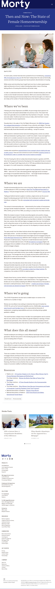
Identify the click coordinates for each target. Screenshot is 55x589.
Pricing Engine (5, 470)
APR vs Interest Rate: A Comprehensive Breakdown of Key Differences (13, 434)
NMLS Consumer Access (31, 582)
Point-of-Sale (5, 468)
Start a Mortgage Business (8, 502)
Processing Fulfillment (7, 480)
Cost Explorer (5, 537)
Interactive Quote (6, 535)
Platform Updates (6, 519)
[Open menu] (52, 4)
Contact (4, 567)
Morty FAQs (4, 569)
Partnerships (5, 555)
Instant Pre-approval (6, 538)
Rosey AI (4, 472)
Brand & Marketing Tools (7, 485)
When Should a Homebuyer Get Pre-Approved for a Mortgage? (40, 434)
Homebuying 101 (27, 12)
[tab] (24, 443)
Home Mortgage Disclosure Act (13, 238)
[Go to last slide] (4, 428)
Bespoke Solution (6, 511)
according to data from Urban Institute (33, 269)
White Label (4, 510)
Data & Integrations (6, 486)
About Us (4, 562)
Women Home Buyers (32, 390)
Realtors (4, 497)
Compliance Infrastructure (8, 478)
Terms (9, 582)
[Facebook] (5, 459)
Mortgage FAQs (5, 540)
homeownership (17, 399)
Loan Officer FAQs (6, 527)
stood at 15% (46, 191)
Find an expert (5, 543)
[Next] (51, 428)
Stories (8, 522)
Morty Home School (6, 534)
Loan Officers (5, 495)
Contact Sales (5, 554)
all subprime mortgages (35, 242)
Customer (4, 522)
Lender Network (5, 477)
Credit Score (8, 399)
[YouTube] (12, 459)
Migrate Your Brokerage (7, 503)
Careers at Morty (5, 565)
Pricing (3, 551)
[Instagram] (7, 459)
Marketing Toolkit (6, 523)
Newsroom (4, 564)
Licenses (5, 582)
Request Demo (5, 552)
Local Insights (5, 542)
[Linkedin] (10, 459)
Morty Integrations (6, 525)
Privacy (13, 582)
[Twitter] (3, 459)
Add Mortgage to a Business (8, 505)
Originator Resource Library (8, 520)
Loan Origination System (7, 467)
